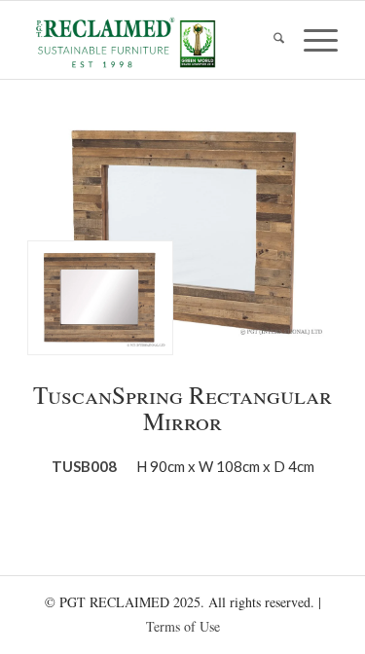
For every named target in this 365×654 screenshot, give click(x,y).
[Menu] (311, 40)
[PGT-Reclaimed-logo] (151, 42)
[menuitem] (269, 40)
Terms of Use (183, 626)
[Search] (269, 40)
